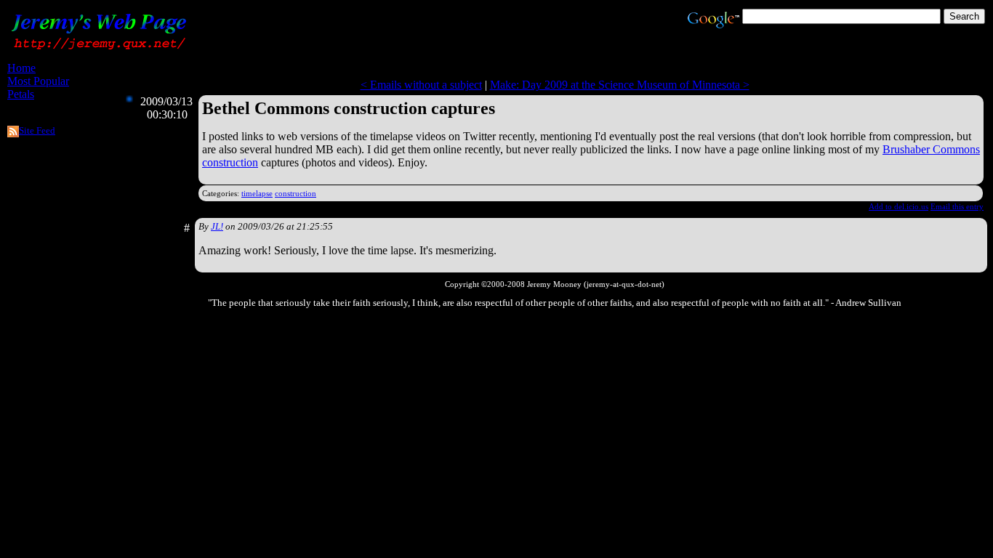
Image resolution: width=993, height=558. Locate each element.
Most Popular (38, 81)
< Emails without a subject (421, 84)
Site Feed (37, 131)
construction (295, 193)
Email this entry (957, 206)
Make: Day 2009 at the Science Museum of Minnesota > (619, 84)
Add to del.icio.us (898, 206)
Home (21, 68)
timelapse (257, 193)
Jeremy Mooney (554, 284)
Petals (20, 94)
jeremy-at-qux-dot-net (624, 284)
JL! (217, 227)
